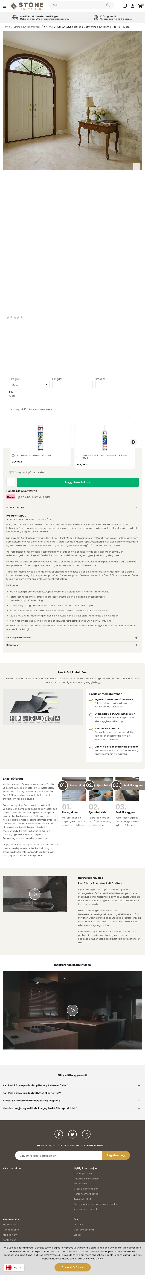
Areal (12, 396)
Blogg (77, 1235)
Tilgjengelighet (82, 1199)
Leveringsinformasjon (18, 637)
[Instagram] (86, 1134)
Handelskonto (11, 1229)
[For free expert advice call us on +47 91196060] (125, 6)
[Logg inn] (132, 6)
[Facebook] (58, 1134)
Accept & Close (72, 1267)
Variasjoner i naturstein (87, 1209)
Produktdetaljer (15, 507)
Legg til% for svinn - (33, 409)
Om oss (78, 1224)
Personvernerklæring (86, 1194)
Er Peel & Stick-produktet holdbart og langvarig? (32, 1100)
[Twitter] (72, 1134)
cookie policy (95, 1258)
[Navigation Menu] (4, 6)
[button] (140, 6)
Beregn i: (14, 379)
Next (133, 442)
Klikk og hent (10, 1235)
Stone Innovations (26, 6)
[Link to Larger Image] (72, 100)
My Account (9, 1224)
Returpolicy (13, 645)
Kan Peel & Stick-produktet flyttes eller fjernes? (32, 1093)
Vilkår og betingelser (86, 1188)
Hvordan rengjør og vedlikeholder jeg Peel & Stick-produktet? (40, 1108)
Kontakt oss (9, 1240)
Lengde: (57, 379)
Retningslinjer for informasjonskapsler (95, 1204)
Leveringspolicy (83, 1173)
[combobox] (81, 5)
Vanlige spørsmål (84, 1229)
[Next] (136, 166)
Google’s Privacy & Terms (53, 1255)
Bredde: (100, 379)
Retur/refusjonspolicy (86, 1178)
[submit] (108, 5)
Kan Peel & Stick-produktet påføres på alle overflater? (35, 1085)
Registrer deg (116, 1155)
